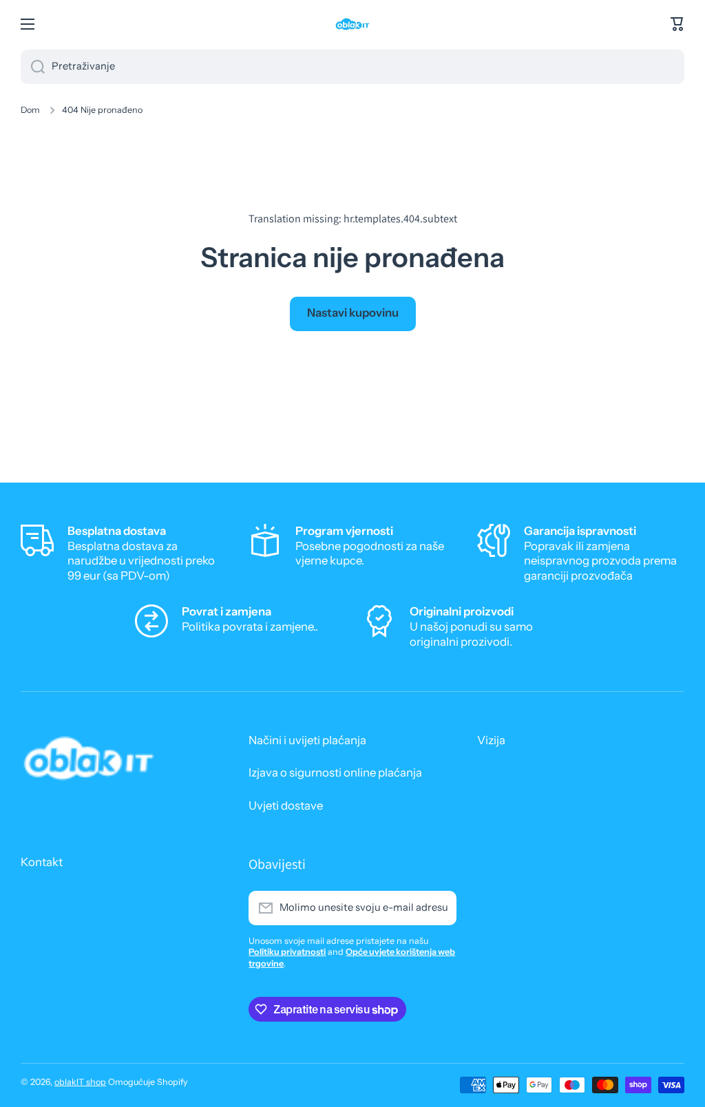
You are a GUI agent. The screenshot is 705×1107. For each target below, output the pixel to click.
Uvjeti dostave (286, 805)
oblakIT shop (80, 1082)
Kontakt (42, 862)
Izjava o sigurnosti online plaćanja (335, 772)
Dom (30, 110)
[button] (677, 24)
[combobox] (352, 67)
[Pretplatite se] (439, 908)
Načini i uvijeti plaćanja (307, 740)
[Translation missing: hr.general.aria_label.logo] (352, 24)
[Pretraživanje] (33, 67)
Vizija (491, 740)
